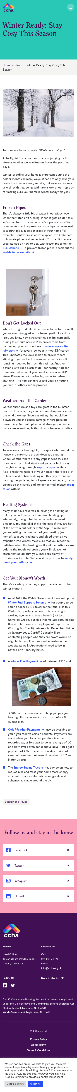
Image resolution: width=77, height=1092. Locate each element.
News (18, 65)
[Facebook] (5, 985)
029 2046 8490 (49, 958)
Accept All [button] (35, 1083)
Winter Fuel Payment (24, 661)
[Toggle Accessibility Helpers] (66, 7)
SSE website (11, 247)
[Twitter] (13, 985)
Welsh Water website (16, 252)
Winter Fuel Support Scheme (27, 602)
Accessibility (38, 1044)
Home (6, 65)
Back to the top (50, 978)
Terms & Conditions (38, 1050)
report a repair (47, 467)
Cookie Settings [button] (15, 1083)
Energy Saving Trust (27, 767)
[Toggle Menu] (70, 7)
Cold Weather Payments (24, 729)
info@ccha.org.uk (51, 968)
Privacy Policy (38, 1039)
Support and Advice (16, 801)
